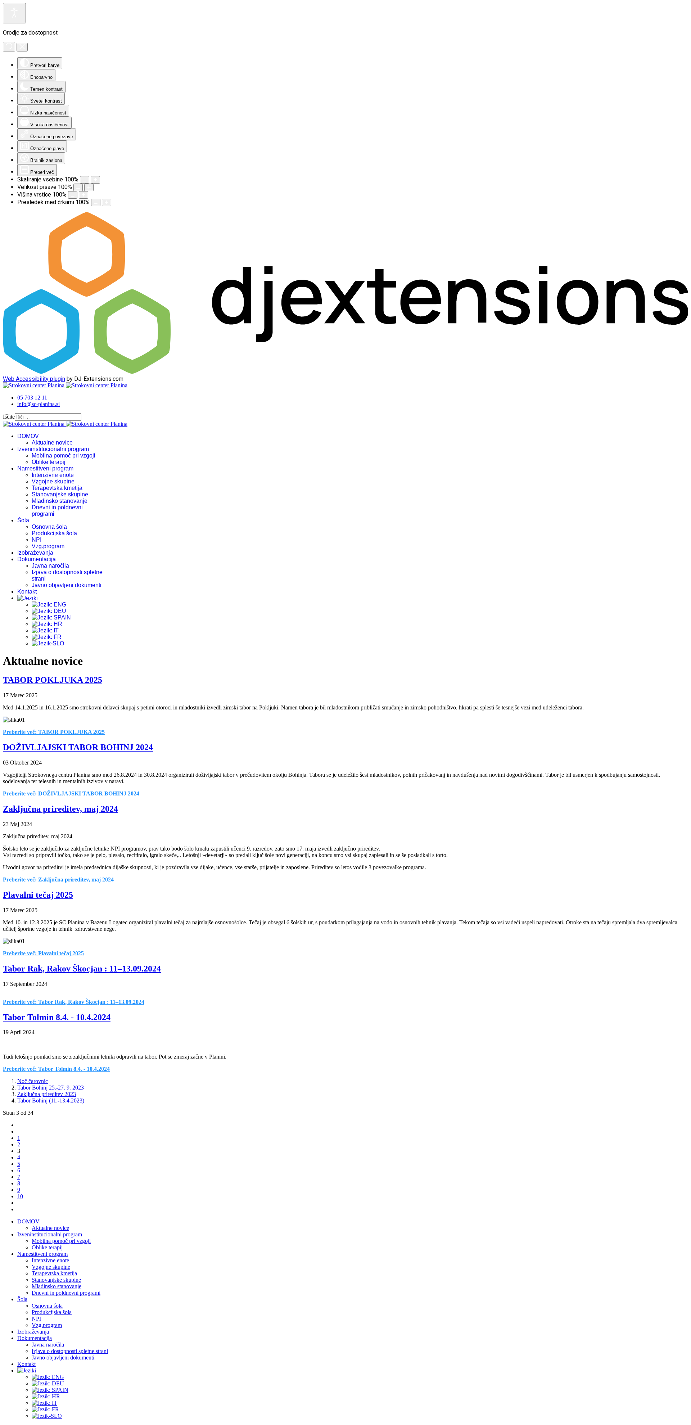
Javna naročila (50, 566)
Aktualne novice (52, 442)
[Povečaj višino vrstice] (83, 195)
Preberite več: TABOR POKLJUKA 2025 (54, 732)
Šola (23, 520)
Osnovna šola (49, 527)
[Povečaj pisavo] (89, 187)
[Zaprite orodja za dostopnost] (22, 47)
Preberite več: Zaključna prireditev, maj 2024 (58, 879)
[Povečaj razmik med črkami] (106, 202)
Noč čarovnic (32, 1081)
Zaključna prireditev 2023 (46, 1094)
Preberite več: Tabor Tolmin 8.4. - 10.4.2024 (56, 1069)
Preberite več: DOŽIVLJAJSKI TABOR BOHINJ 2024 (71, 793)
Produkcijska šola (54, 533)
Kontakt (27, 592)
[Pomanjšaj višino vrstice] (72, 195)
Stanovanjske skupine (60, 494)
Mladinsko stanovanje (59, 501)
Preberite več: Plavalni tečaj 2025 (43, 953)
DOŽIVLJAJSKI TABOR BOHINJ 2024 (78, 747)
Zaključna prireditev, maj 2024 (60, 808)
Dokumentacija (36, 559)
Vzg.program (48, 546)
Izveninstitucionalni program (53, 449)
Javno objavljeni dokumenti (66, 585)
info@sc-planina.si (38, 404)
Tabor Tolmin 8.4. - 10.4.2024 (56, 1017)
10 (20, 1196)
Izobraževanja (35, 553)
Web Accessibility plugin (34, 378)
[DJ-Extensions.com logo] (345, 372)
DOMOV (28, 436)
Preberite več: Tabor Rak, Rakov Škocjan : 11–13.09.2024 (73, 1002)
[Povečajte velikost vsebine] (95, 180)
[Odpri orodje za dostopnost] (14, 13)
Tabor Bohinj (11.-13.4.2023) (50, 1100)
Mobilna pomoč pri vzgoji (63, 455)
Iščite (9, 417)
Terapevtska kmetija (57, 488)
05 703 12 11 (32, 397)
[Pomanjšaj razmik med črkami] (95, 202)
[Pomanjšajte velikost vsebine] (84, 180)
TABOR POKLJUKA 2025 (52, 680)
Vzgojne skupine (53, 481)
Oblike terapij (49, 462)
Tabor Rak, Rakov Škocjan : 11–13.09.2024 (82, 968)
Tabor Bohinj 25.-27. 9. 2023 (50, 1087)
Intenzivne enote (53, 475)
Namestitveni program (45, 468)
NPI (36, 540)
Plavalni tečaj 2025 (38, 894)
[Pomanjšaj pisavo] (78, 187)
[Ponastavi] (9, 46)
